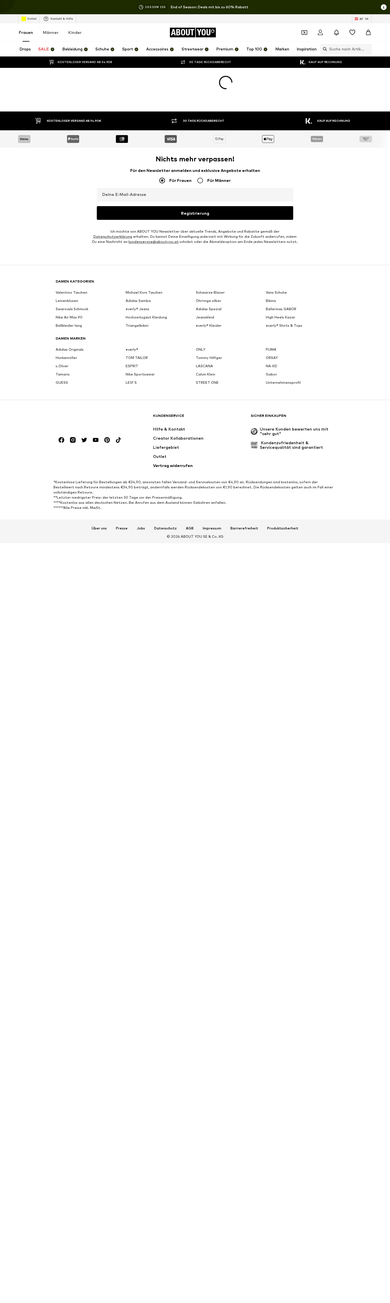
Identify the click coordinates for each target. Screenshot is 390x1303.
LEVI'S (131, 382)
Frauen (26, 32)
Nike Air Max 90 (69, 317)
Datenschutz (165, 528)
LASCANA (204, 366)
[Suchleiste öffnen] (323, 49)
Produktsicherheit (282, 528)
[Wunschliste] (352, 32)
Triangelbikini (137, 325)
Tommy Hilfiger (209, 358)
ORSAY (272, 358)
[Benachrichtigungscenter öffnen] (336, 32)
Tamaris (63, 374)
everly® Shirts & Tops (284, 325)
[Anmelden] (320, 32)
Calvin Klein (205, 374)
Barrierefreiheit (244, 528)
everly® (132, 349)
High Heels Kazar (280, 317)
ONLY (200, 349)
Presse (122, 528)
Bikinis (271, 301)
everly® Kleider (209, 325)
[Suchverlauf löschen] (367, 49)
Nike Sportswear (140, 374)
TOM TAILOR (137, 358)
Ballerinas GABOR (281, 309)
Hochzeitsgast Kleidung (146, 317)
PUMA (271, 349)
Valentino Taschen (71, 292)
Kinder (75, 32)
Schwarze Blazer (210, 292)
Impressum (212, 528)
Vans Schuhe (276, 292)
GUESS (62, 382)
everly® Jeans (137, 309)
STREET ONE (207, 382)
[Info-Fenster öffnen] (384, 7)
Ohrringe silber (208, 301)
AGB (190, 528)
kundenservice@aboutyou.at (153, 242)
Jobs (141, 528)
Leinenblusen (67, 301)
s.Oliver (62, 366)
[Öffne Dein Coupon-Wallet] (304, 32)
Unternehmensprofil (283, 382)
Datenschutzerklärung (112, 236)
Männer (51, 32)
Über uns (99, 528)
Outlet (32, 18)
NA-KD (271, 366)
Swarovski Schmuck (72, 309)
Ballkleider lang (69, 325)
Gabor (271, 374)
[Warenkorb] (368, 32)
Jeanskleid (205, 317)
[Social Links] (61, 440)
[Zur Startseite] (87, 418)
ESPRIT (132, 366)
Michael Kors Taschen (144, 292)
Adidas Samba (138, 301)
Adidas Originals (70, 349)
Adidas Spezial (209, 309)
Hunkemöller (66, 358)
